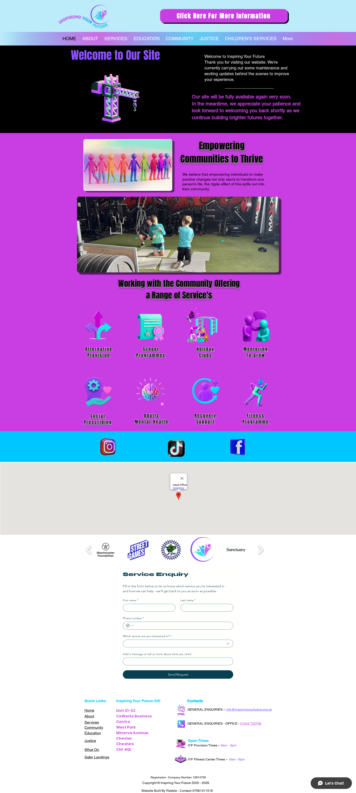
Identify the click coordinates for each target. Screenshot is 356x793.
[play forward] (260, 550)
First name (130, 600)
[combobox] (178, 643)
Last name (188, 600)
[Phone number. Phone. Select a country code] (129, 625)
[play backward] (89, 550)
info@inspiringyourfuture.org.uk (249, 709)
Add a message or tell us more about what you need (157, 654)
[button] (178, 234)
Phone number (133, 618)
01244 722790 (250, 723)
